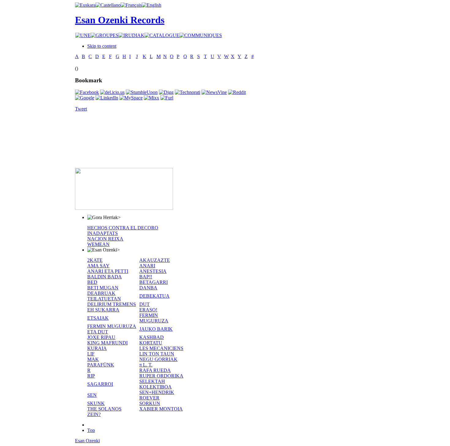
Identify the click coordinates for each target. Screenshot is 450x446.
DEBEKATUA (154, 296)
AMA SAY (98, 265)
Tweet (81, 108)
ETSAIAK (98, 318)
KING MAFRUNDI (107, 342)
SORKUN (149, 403)
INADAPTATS (102, 233)
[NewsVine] (214, 92)
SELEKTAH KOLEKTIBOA (155, 384)
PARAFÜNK (100, 364)
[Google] (84, 97)
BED (92, 282)
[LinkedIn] (107, 97)
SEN (92, 395)
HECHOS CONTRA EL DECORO (122, 227)
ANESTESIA (153, 271)
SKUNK (96, 403)
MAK (93, 359)
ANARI (147, 265)
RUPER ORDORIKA (161, 375)
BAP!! (145, 276)
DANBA (148, 287)
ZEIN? (94, 414)
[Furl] (166, 97)
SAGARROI (100, 384)
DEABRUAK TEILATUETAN (104, 296)
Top (91, 430)
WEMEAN (98, 244)
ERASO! (148, 309)
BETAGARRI (153, 282)
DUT (144, 304)
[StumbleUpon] (142, 92)
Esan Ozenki (87, 440)
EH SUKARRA (103, 309)
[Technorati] (187, 92)
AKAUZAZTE (154, 260)
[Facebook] (87, 92)
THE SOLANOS (104, 408)
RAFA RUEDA (155, 370)
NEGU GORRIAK (158, 359)
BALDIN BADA (104, 276)
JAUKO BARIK (156, 329)
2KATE (95, 260)
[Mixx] (151, 97)
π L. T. (145, 364)
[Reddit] (237, 92)
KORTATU (150, 342)
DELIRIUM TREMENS (111, 304)
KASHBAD (151, 337)
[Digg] (166, 92)
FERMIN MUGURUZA (153, 318)
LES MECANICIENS (161, 348)
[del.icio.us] (112, 92)
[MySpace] (131, 97)
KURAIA (97, 348)
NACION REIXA (105, 238)
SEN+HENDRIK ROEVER (156, 395)
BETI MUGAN (102, 287)
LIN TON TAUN (156, 353)
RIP (91, 375)
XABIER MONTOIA (161, 408)
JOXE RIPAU (101, 337)
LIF (91, 353)
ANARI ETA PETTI (107, 271)
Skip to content (101, 46)
